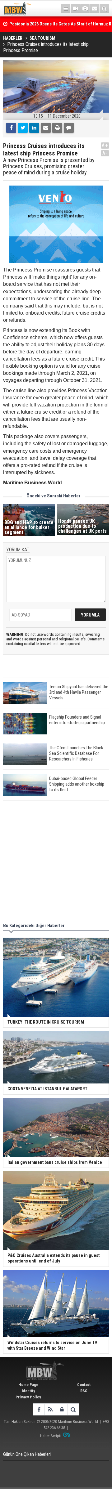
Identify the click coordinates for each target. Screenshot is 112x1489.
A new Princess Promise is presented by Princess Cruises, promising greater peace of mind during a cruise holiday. (49, 166)
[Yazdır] (57, 128)
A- (105, 153)
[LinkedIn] (34, 128)
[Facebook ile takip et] (38, 1409)
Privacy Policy (28, 1397)
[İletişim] (94, 8)
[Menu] (65, 8)
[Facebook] (11, 128)
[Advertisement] (56, 862)
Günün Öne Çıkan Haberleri (27, 1454)
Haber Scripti (50, 1435)
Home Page (28, 1384)
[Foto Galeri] (85, 8)
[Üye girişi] (62, 1409)
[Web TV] (75, 8)
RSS (83, 1390)
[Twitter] (23, 128)
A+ (105, 145)
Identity (28, 1390)
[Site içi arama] (104, 8)
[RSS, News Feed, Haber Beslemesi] (50, 1409)
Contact (84, 1384)
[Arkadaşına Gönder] (46, 128)
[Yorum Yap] (69, 128)
